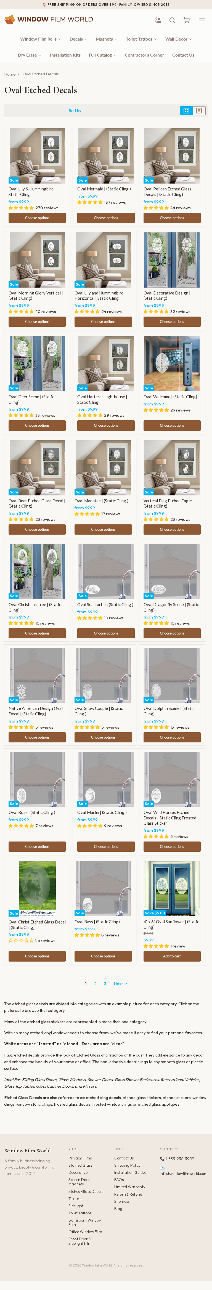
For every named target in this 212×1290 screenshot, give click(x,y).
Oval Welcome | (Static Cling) (170, 396)
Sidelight (75, 1206)
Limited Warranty (129, 1187)
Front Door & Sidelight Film (80, 1241)
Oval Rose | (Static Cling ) (32, 812)
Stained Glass (80, 1165)
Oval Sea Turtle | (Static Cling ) (105, 604)
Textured (76, 1198)
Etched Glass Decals (85, 1191)
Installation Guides (130, 1172)
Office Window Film (85, 1232)
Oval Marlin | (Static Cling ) (102, 812)
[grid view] (186, 110)
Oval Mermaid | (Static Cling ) (104, 188)
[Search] (172, 20)
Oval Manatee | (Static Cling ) (101, 500)
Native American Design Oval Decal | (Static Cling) (36, 711)
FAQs (119, 1179)
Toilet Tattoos (79, 1213)
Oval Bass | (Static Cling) (97, 921)
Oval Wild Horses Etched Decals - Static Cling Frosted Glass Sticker (170, 818)
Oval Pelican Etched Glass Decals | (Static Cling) (167, 191)
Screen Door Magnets (79, 1181)
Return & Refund (128, 1194)
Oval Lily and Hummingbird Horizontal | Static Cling (99, 295)
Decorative (78, 1172)
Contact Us (124, 1158)
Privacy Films (80, 1158)
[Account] (158, 20)
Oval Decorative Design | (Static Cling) (167, 295)
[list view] (199, 110)
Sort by (75, 110)
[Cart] (187, 20)
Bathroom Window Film (85, 1222)
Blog (118, 1208)
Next (119, 983)
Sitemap (121, 1201)
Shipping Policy (127, 1165)
